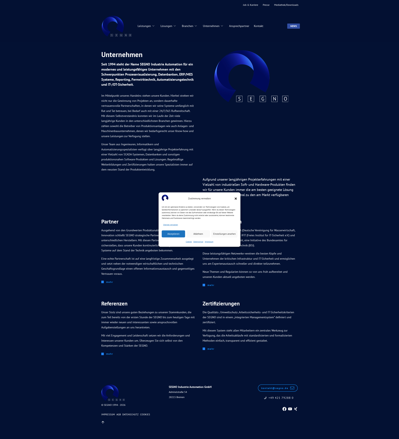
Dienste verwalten (170, 224)
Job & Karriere (250, 4)
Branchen (187, 26)
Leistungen (144, 26)
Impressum (209, 242)
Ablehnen (198, 233)
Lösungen (166, 26)
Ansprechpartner (239, 26)
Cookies (189, 242)
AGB (118, 414)
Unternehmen (211, 26)
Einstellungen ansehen (224, 233)
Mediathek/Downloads (286, 4)
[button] (235, 198)
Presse (266, 4)
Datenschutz (198, 242)
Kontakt (258, 26)
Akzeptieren (173, 233)
